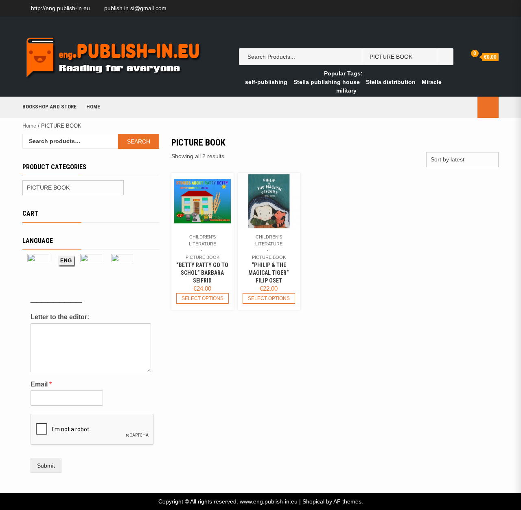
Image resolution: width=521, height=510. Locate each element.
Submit (46, 465)
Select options (202, 298)
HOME (93, 107)
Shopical (313, 501)
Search (138, 141)
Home (29, 126)
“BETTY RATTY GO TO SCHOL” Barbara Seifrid (202, 273)
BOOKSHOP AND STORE (49, 107)
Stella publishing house (326, 82)
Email (41, 384)
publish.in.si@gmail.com (135, 8)
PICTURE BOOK (202, 257)
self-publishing (266, 82)
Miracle (432, 82)
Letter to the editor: (60, 317)
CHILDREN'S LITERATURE (202, 240)
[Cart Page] (468, 56)
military (346, 90)
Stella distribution (391, 82)
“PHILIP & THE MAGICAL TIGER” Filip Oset (268, 273)
